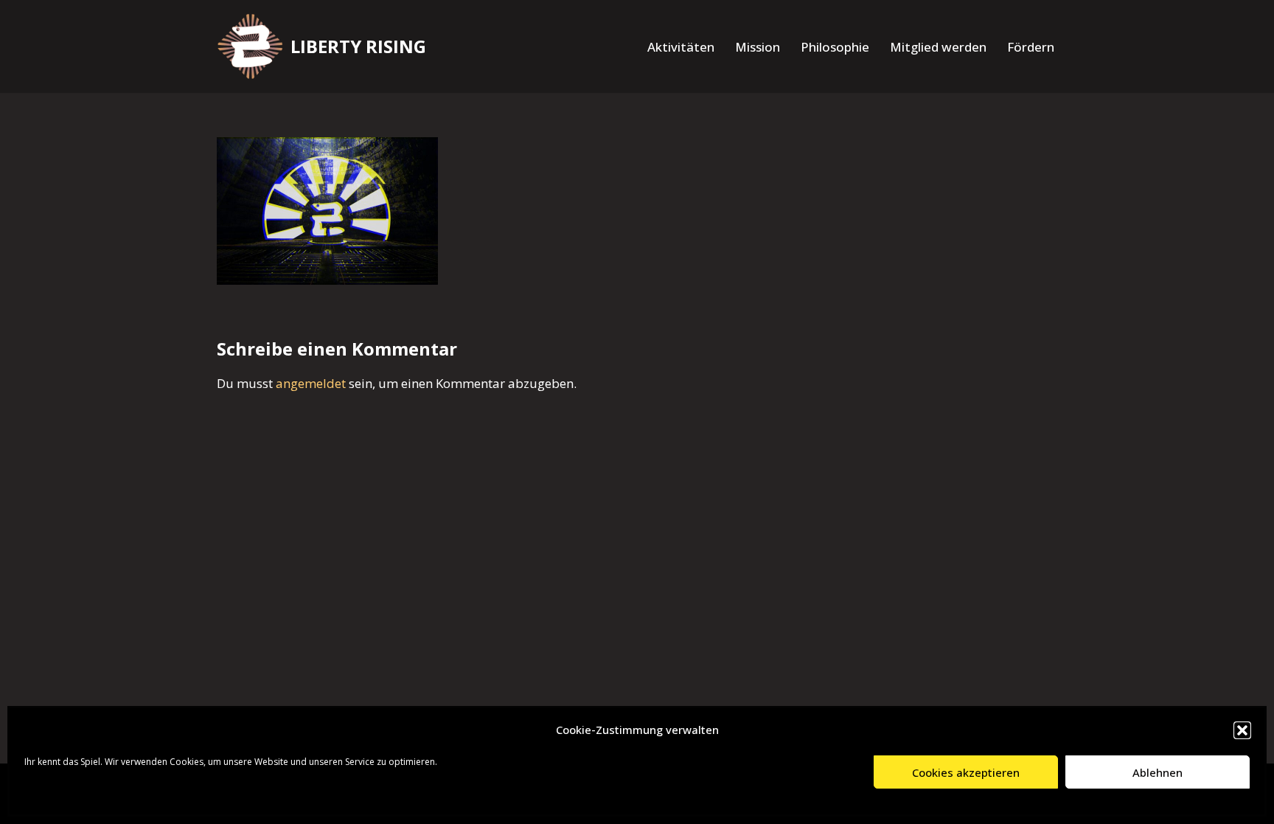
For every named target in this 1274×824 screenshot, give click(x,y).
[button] (1242, 730)
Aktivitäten (680, 46)
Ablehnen (1157, 772)
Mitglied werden (938, 46)
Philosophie (835, 46)
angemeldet (311, 383)
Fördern (1030, 46)
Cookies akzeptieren (966, 772)
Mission (757, 46)
